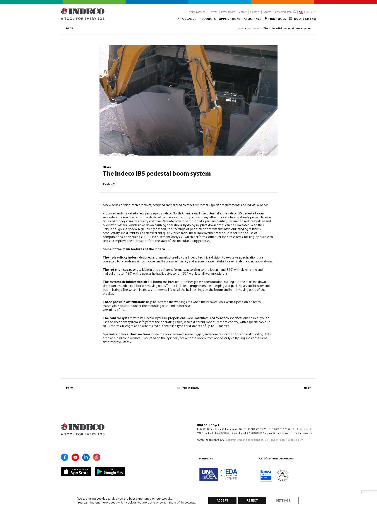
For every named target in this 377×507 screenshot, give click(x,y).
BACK (69, 28)
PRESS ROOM (191, 388)
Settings (283, 500)
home (239, 28)
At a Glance (186, 19)
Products (207, 19)
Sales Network (197, 12)
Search (267, 12)
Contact (255, 12)
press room (253, 28)
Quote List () (304, 19)
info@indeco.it (303, 429)
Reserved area (283, 12)
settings (190, 502)
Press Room (228, 12)
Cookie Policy (295, 440)
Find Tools (277, 19)
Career (243, 12)
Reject (252, 500)
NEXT (307, 388)
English (308, 12)
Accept (222, 500)
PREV (69, 388)
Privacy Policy (277, 440)
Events (214, 12)
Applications (229, 19)
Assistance (252, 19)
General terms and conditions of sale (247, 440)
